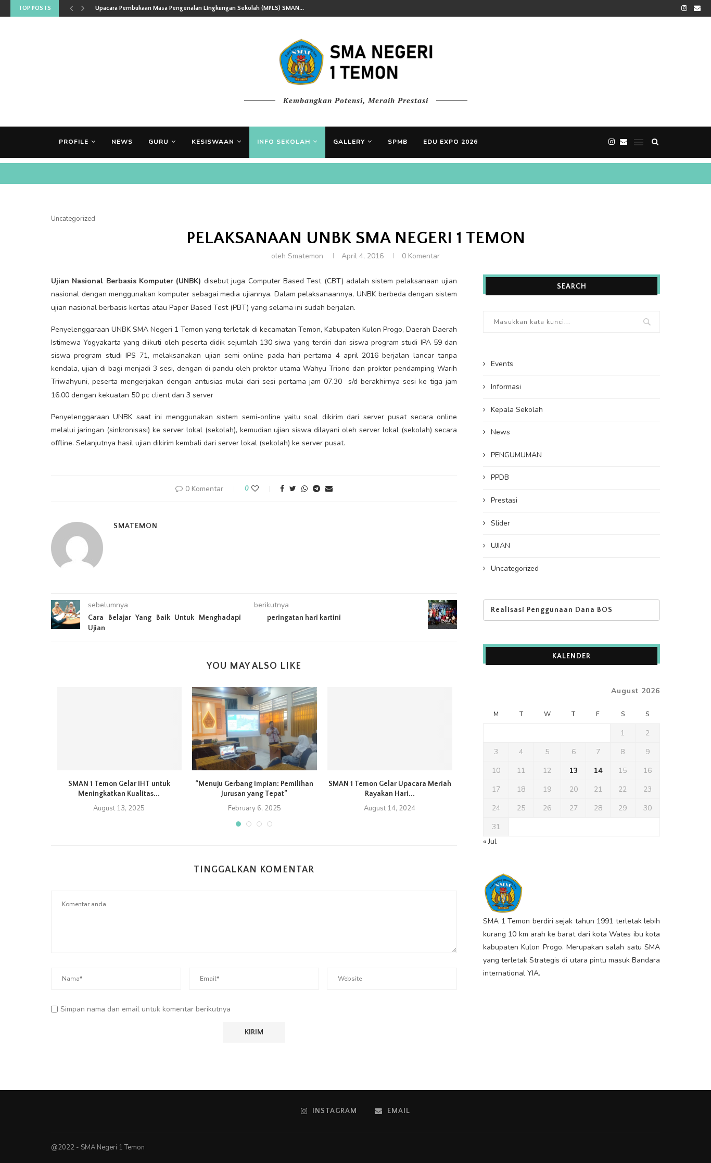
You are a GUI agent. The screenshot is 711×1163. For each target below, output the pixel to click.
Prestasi (504, 500)
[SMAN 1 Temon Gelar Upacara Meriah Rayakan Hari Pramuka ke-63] (389, 728)
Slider (500, 523)
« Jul (490, 841)
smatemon (305, 256)
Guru (158, 141)
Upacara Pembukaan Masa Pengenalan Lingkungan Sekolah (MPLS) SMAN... (199, 8)
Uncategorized (73, 219)
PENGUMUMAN (516, 455)
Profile (73, 141)
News (122, 141)
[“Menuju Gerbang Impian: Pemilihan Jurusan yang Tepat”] (254, 728)
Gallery (349, 141)
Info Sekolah (283, 141)
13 (573, 771)
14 (598, 771)
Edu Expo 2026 (450, 141)
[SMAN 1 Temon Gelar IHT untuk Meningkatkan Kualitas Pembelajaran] (119, 728)
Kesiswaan (213, 141)
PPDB (500, 477)
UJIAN (500, 546)
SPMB (398, 141)
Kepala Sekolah (517, 410)
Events (502, 364)
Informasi (506, 387)
